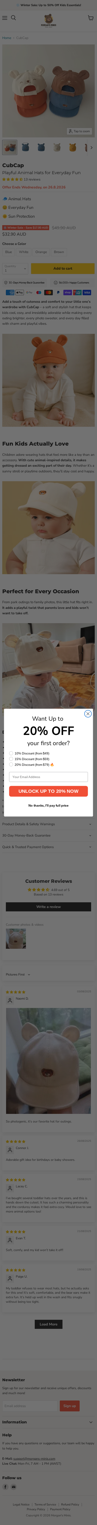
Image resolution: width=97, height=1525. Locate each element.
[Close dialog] (88, 713)
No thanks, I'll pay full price (48, 805)
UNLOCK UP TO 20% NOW (48, 791)
